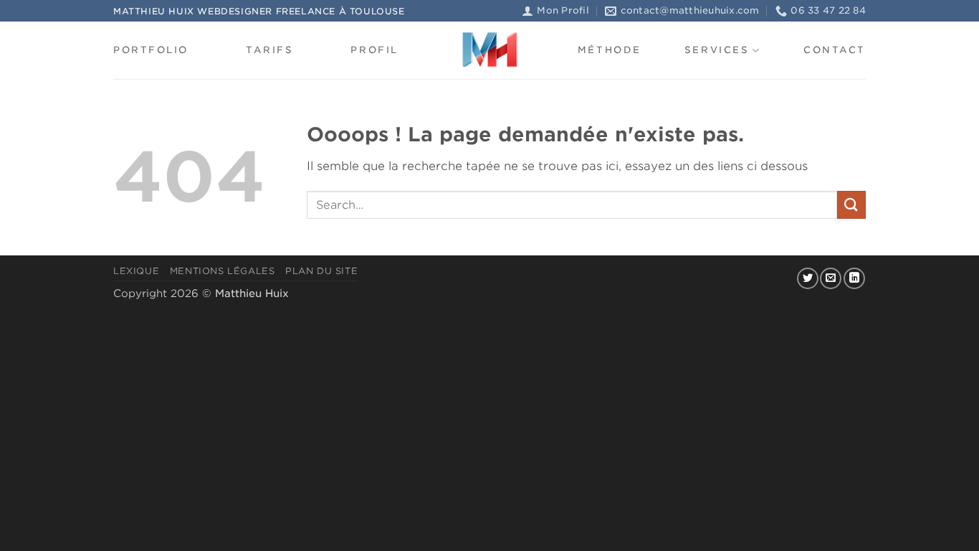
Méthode (609, 49)
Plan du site (321, 270)
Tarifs (269, 49)
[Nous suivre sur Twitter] (807, 278)
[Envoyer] (851, 205)
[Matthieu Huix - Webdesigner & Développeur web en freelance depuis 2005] (489, 50)
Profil (374, 49)
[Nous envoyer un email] (830, 278)
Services (716, 49)
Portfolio (150, 49)
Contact (834, 49)
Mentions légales (222, 270)
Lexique (136, 270)
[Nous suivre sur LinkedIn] (854, 278)
